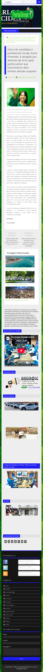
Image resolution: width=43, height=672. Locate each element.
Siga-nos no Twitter (25, 567)
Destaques (8, 599)
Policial (7, 618)
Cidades (16, 37)
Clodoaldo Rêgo (10, 592)
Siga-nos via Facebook (26, 561)
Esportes (8, 608)
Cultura (7, 595)
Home (10, 37)
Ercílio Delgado (9, 605)
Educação (8, 602)
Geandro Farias (9, 611)
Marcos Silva (9, 615)
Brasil (7, 586)
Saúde (7, 624)
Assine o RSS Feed (25, 572)
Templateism (34, 667)
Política (7, 621)
